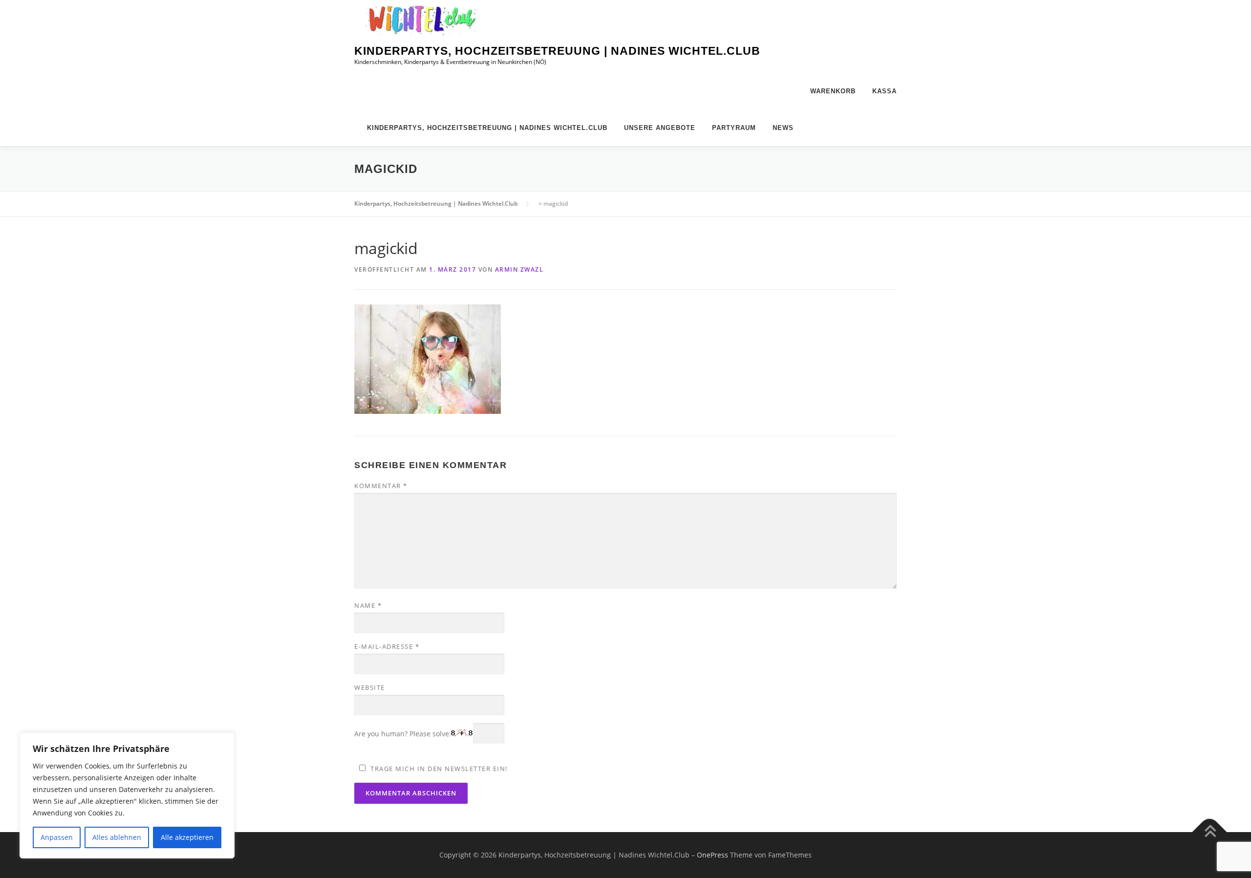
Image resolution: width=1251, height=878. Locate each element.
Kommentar (381, 485)
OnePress (712, 854)
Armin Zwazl (519, 269)
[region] (127, 795)
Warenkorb (833, 91)
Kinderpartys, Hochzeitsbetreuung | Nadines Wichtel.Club (557, 50)
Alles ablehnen (116, 837)
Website (369, 687)
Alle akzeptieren (187, 837)
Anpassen (57, 837)
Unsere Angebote (659, 127)
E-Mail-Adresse (386, 646)
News (783, 127)
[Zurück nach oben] (1209, 831)
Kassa (884, 91)
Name (368, 605)
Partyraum (734, 127)
